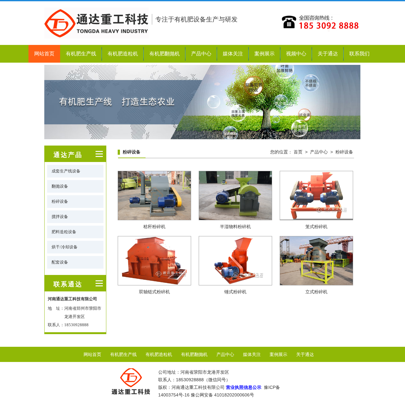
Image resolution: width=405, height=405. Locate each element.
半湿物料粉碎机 (235, 226)
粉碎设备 (60, 201)
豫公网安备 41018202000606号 (222, 394)
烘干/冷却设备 (65, 247)
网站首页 (44, 53)
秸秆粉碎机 (154, 226)
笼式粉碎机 (316, 226)
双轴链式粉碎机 (154, 291)
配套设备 (60, 262)
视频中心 (296, 53)
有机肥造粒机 (123, 53)
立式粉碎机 (316, 291)
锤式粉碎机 (235, 291)
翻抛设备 (60, 186)
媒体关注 (233, 53)
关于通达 (328, 53)
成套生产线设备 (66, 171)
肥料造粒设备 (64, 231)
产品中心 (201, 53)
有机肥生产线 (81, 53)
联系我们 (359, 53)
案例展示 (264, 53)
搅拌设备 (60, 216)
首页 (298, 151)
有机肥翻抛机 (164, 53)
